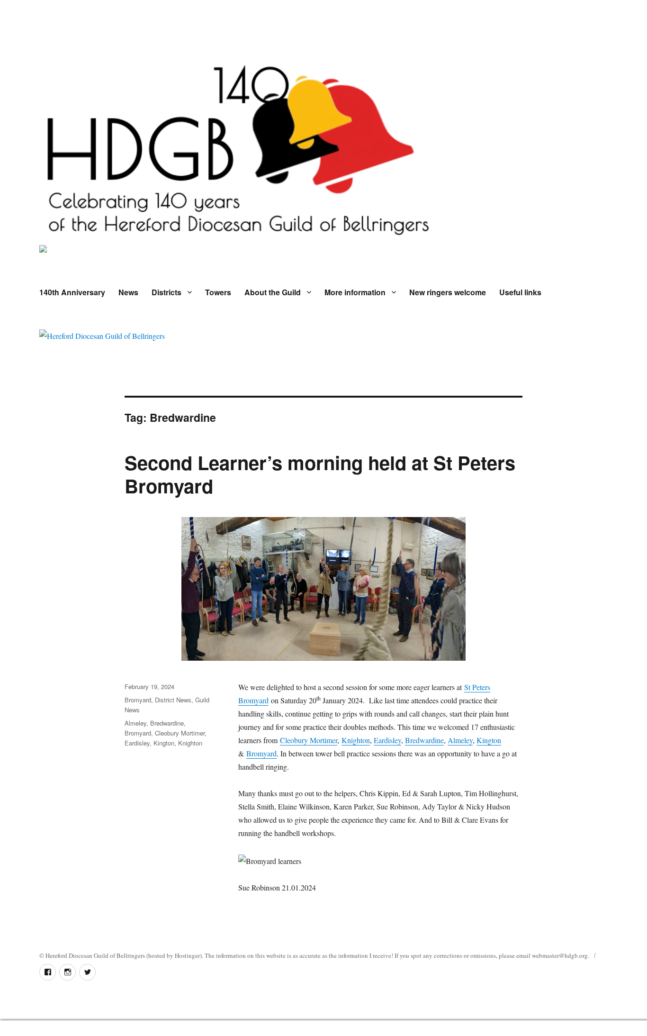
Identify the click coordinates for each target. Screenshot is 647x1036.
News (128, 292)
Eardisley (387, 740)
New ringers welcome (447, 292)
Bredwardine (424, 740)
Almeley (460, 740)
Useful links (520, 292)
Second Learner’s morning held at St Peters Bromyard (320, 474)
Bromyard (261, 753)
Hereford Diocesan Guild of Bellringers (95, 955)
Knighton (355, 740)
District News (173, 699)
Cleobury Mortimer (308, 740)
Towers (218, 292)
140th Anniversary (72, 292)
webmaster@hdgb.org (560, 955)
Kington (488, 740)
